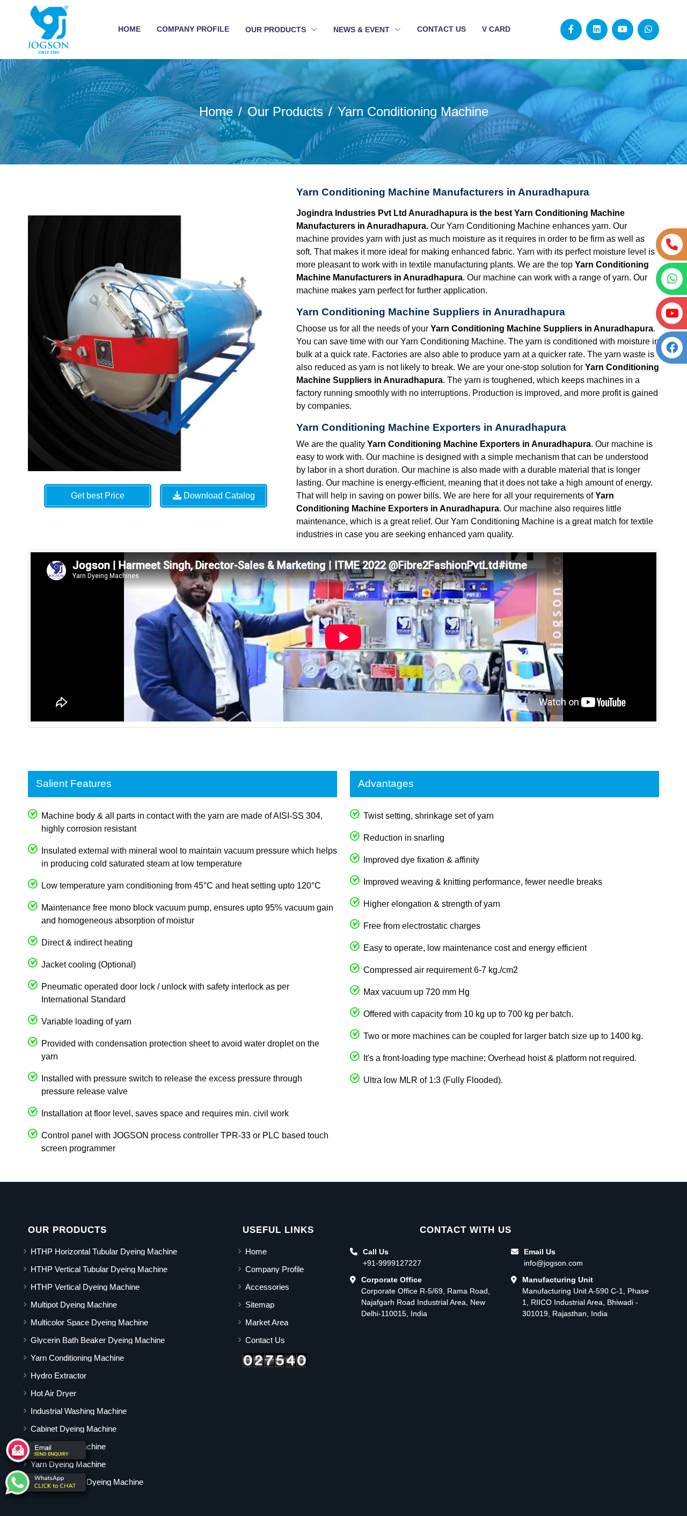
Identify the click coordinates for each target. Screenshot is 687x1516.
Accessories (267, 1287)
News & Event (362, 29)
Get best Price (98, 495)
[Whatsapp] (648, 29)
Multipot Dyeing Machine (74, 1305)
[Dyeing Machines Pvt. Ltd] (48, 29)
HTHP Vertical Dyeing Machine (85, 1287)
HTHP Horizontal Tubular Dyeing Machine (104, 1251)
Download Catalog (218, 495)
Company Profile (193, 29)
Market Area (266, 1322)
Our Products (276, 29)
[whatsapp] (45, 1482)
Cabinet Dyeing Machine (73, 1429)
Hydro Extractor (58, 1375)
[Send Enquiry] (45, 1450)
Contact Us (441, 29)
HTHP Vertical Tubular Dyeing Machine (99, 1269)
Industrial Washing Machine (79, 1411)
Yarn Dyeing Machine (68, 1464)
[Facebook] (571, 29)
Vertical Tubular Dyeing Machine (87, 1482)
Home (129, 29)
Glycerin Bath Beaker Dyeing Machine (98, 1340)
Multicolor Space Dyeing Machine (89, 1322)
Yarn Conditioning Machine (413, 111)
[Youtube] (622, 29)
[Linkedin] (597, 29)
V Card (496, 29)
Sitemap (259, 1305)
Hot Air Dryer (53, 1393)
